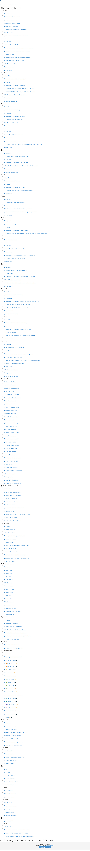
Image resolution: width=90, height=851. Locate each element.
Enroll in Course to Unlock (45, 847)
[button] (1, 1)
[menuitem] (1, 3)
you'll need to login (50, 845)
